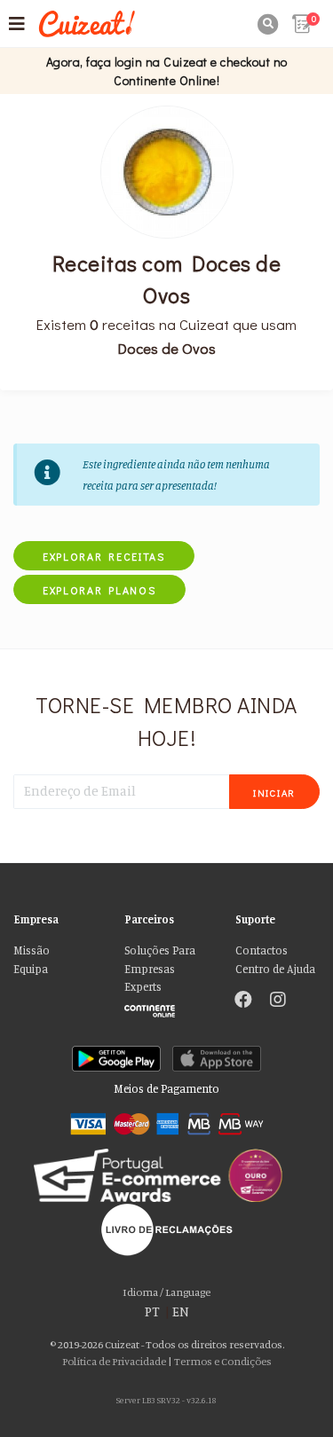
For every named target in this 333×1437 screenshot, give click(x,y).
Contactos (261, 950)
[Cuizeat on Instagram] (278, 1001)
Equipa (30, 969)
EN (180, 1311)
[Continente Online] (166, 1006)
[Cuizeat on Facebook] (243, 1001)
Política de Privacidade (114, 1361)
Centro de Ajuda (275, 969)
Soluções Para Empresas (159, 959)
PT (152, 1311)
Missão (31, 950)
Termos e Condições (223, 1361)
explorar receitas (104, 556)
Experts (143, 986)
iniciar (274, 792)
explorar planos (99, 590)
